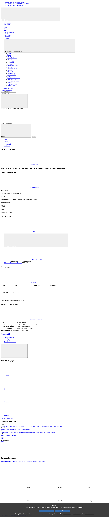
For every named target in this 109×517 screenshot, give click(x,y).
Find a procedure (5, 91)
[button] (26, 455)
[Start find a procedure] (14, 101)
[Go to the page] (37, 298)
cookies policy (77, 514)
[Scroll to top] (14, 351)
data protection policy (65, 514)
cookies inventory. (89, 514)
